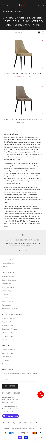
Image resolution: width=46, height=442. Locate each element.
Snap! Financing (7, 326)
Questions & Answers (9, 329)
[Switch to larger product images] (39, 32)
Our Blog (5, 364)
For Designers (6, 298)
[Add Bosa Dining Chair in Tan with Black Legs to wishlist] (42, 86)
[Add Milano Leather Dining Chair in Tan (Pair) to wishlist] (42, 40)
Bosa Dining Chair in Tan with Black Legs (23, 119)
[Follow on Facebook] (3, 423)
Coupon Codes (7, 333)
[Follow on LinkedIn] (37, 423)
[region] (23, 240)
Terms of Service (7, 302)
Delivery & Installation (9, 280)
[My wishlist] (8, 4)
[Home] (3, 11)
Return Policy (6, 291)
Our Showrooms (7, 353)
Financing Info (7, 322)
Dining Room (9, 11)
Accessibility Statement (10, 309)
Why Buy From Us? (8, 340)
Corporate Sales (7, 336)
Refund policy (6, 305)
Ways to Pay (6, 284)
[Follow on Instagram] (14, 423)
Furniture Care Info (8, 318)
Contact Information (9, 350)
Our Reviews (6, 357)
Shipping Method (8, 277)
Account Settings (8, 263)
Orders (4, 267)
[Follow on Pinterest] (20, 423)
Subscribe (10, 386)
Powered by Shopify (33, 428)
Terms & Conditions (8, 287)
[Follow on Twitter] (9, 423)
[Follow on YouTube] (25, 423)
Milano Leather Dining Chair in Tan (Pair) (23, 73)
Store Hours (6, 360)
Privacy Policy (6, 294)
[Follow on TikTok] (31, 423)
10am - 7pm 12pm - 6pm (10, 399)
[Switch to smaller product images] (43, 32)
